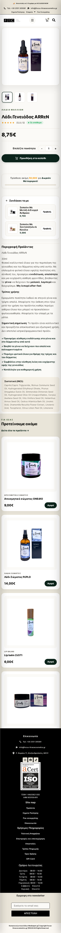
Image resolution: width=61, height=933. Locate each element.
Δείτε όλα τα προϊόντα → (15, 430)
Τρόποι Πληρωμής (30, 849)
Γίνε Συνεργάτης (43, 12)
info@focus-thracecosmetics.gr (44, 8)
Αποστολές (30, 844)
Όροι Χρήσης (30, 854)
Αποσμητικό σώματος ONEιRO (23, 498)
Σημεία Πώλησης (18, 12)
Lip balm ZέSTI (13, 655)
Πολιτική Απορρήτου (30, 833)
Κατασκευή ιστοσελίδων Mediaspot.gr (23, 926)
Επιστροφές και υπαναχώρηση (30, 839)
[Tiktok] (36, 759)
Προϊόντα (30, 808)
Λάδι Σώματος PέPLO (17, 576)
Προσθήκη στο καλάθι (33, 158)
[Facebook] (30, 759)
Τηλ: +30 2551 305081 (16, 8)
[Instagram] (25, 759)
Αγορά (50, 505)
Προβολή (47, 212)
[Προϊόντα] (32, 20)
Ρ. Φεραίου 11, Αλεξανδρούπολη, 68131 (32, 753)
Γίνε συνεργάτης (30, 818)
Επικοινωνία (30, 823)
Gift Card (30, 859)
